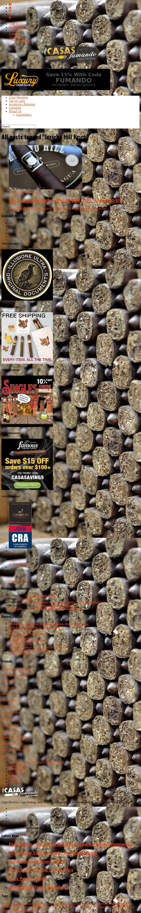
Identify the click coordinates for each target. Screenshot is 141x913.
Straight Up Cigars (12, 743)
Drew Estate (67, 906)
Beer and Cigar (64, 903)
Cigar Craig (8, 687)
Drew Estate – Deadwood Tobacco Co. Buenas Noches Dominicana (48, 623)
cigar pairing (40, 903)
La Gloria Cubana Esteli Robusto (54, 605)
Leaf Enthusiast (10, 712)
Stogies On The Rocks (14, 737)
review (4, 910)
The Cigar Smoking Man (15, 749)
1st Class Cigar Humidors (16, 668)
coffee (127, 903)
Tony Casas (15, 608)
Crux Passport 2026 (20, 637)
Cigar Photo (8, 706)
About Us (14, 37)
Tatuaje (76, 906)
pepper (48, 906)
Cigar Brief (8, 681)
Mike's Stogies (9, 718)
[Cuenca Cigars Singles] (27, 425)
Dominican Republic (10, 906)
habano (123, 906)
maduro (95, 906)
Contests (14, 33)
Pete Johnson (85, 906)
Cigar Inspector (10, 693)
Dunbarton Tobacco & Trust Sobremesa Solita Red (38, 647)
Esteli (22, 906)
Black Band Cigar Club (15, 674)
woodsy (115, 906)
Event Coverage (18, 768)
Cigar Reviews (17, 23)
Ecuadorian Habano (115, 903)
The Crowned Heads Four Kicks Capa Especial (54, 608)
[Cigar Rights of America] (20, 547)
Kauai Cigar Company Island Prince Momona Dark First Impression (61, 602)
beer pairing (29, 903)
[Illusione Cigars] (27, 299)
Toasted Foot (9, 755)
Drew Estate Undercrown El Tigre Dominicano (36, 627)
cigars (16, 910)
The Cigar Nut (9, 699)
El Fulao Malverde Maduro (41, 595)
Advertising (23, 40)
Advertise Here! (18, 563)
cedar (83, 903)
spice (94, 903)
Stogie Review (10, 730)
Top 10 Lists (16, 27)
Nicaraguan (18, 903)
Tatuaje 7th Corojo (19, 653)
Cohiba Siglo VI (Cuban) (32, 598)
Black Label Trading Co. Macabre (28, 633)
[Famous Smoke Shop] (27, 489)
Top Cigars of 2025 (20, 643)
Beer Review (51, 903)
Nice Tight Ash (10, 724)
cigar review (6, 903)
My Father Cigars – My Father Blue (29, 650)
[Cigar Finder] (20, 523)
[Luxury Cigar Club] (55, 91)
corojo (11, 910)
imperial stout (105, 906)
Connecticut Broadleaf (35, 906)
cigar (89, 903)
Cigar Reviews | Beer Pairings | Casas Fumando (36, 762)
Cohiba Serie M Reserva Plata (26, 630)
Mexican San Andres (29, 910)
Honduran (56, 906)
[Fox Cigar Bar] (27, 362)
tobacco (130, 906)
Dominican (101, 903)
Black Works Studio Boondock (27, 640)
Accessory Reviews (20, 30)
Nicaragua (76, 903)
